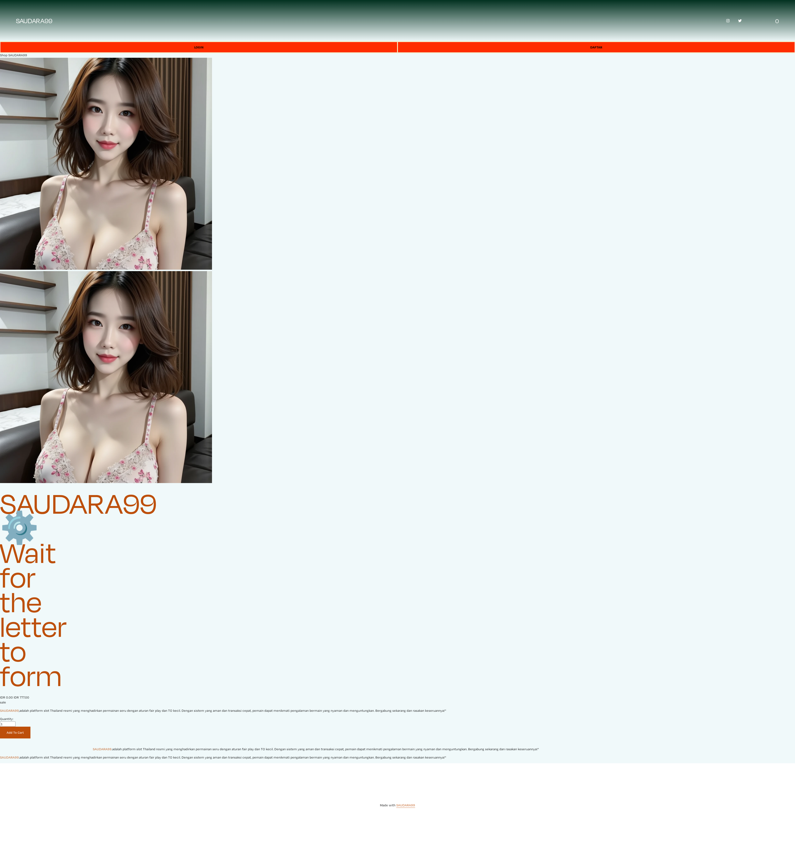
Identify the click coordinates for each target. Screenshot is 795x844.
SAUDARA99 (34, 21)
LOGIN (199, 47)
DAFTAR (596, 47)
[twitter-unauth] (740, 21)
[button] (15, 733)
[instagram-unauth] (728, 21)
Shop (3, 55)
